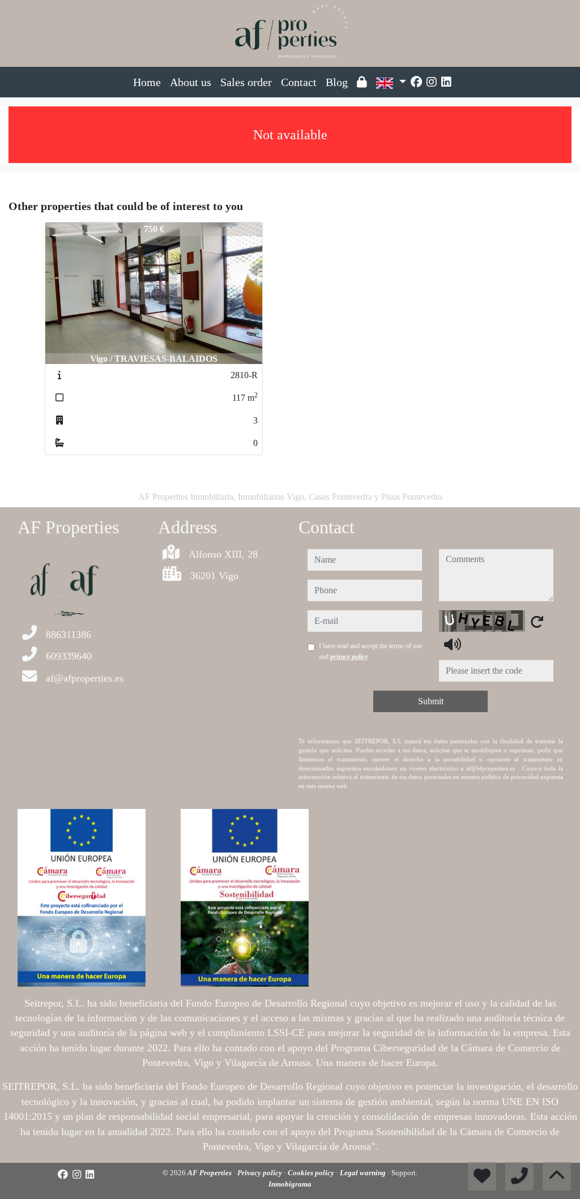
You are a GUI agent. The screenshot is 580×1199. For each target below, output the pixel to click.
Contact (299, 82)
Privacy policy (260, 1172)
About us (190, 82)
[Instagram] (432, 82)
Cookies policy (312, 1172)
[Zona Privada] (362, 82)
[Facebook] (416, 82)
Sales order (246, 82)
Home (147, 82)
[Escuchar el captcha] (452, 644)
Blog (337, 82)
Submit (430, 701)
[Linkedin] (446, 82)
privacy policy (349, 657)
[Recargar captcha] (537, 621)
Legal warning (363, 1172)
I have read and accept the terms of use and (370, 651)
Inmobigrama (290, 1184)
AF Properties (210, 1172)
